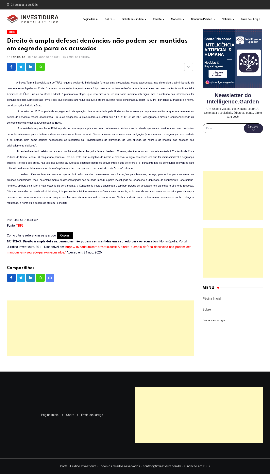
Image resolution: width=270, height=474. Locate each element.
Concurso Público (201, 19)
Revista (157, 19)
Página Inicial (90, 19)
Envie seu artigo (250, 19)
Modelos (176, 19)
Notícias (226, 19)
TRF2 (20, 225)
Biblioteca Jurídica (132, 19)
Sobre (108, 19)
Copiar (65, 235)
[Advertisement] (100, 328)
